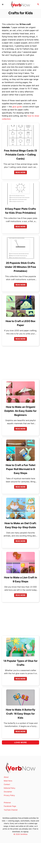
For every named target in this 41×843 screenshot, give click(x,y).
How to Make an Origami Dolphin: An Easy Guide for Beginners (20, 410)
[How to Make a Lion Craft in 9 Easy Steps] (20, 563)
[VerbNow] (20, 4)
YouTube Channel (10, 810)
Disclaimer (8, 792)
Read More (21, 172)
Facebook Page (10, 806)
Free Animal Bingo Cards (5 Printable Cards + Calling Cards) (20, 154)
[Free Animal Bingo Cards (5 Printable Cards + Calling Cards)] (20, 136)
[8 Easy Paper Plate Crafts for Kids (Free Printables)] (20, 194)
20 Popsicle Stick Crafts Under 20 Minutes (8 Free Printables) (20, 266)
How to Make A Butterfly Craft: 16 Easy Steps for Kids (20, 713)
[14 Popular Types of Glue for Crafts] (20, 648)
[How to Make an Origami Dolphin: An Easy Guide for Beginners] (20, 392)
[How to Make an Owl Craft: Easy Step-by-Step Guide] (20, 509)
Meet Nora (8, 781)
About (6, 777)
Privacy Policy (9, 795)
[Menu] (3, 4)
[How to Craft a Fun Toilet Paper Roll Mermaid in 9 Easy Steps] (20, 451)
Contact (7, 784)
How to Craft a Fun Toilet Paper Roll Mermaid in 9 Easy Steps (20, 469)
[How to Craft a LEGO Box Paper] (20, 307)
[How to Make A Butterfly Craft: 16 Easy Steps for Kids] (20, 698)
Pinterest (7, 803)
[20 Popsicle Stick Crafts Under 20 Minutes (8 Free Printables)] (20, 248)
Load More (20, 742)
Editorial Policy (9, 788)
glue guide (17, 107)
